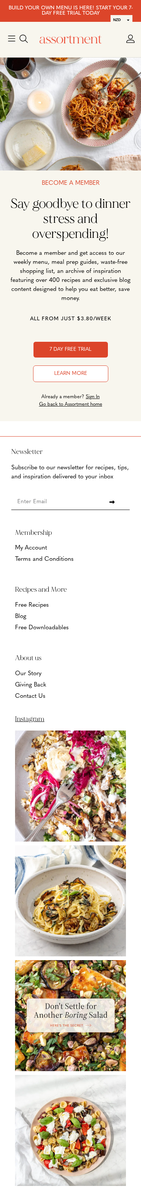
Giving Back (30, 685)
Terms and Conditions (44, 559)
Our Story (28, 674)
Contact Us (30, 696)
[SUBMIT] (112, 502)
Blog (20, 616)
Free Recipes (32, 605)
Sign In (93, 396)
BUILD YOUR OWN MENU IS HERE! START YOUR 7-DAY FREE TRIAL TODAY (71, 10)
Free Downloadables (42, 628)
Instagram (29, 719)
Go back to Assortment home (70, 404)
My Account (31, 548)
